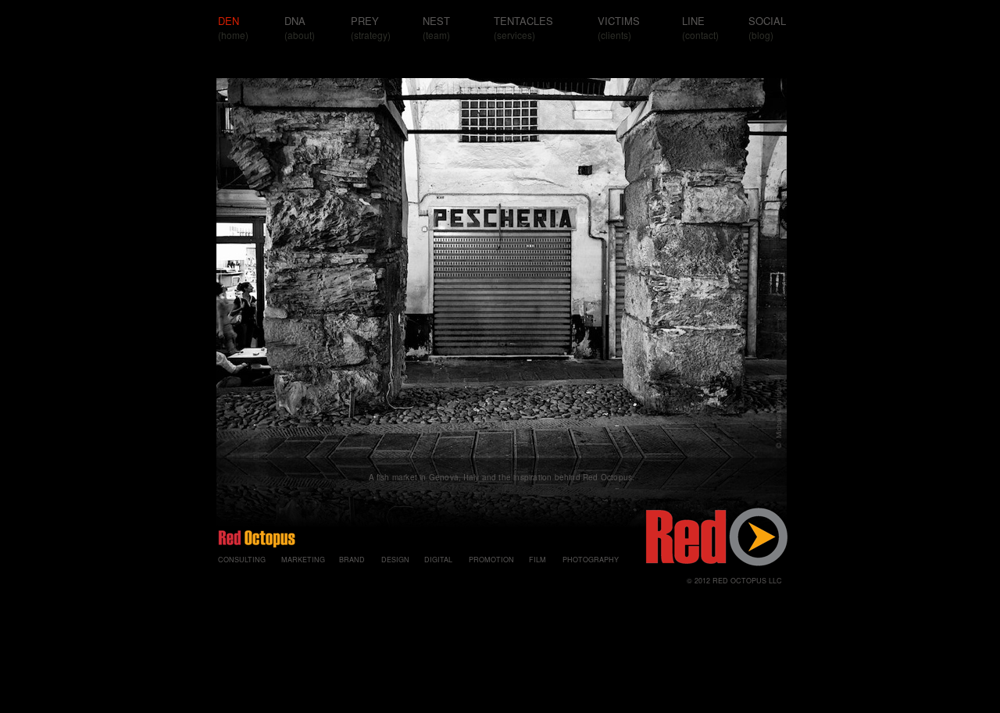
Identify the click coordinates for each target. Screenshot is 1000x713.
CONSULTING (242, 559)
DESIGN (395, 559)
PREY (365, 20)
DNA (294, 20)
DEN (228, 20)
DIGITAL (438, 559)
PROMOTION (491, 559)
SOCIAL (767, 20)
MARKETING (303, 559)
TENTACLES (523, 20)
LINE (693, 20)
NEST (436, 20)
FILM (537, 559)
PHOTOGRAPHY (590, 559)
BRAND (352, 559)
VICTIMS (619, 20)
